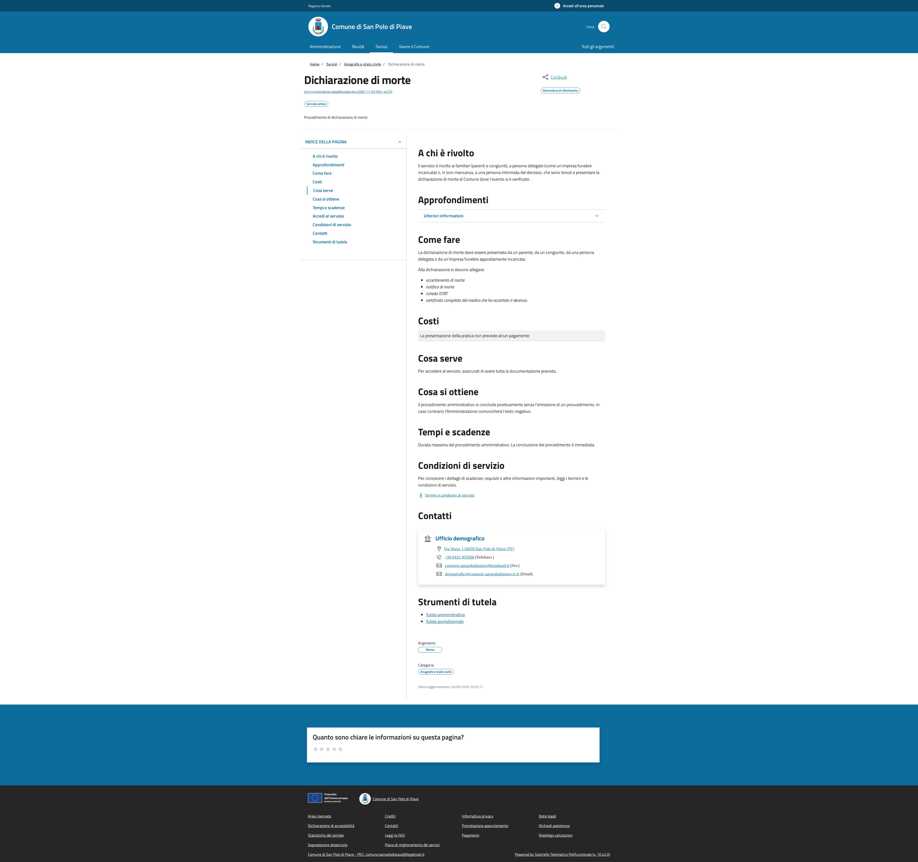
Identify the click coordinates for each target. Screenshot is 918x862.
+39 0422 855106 (459, 557)
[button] (579, 5)
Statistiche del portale (326, 835)
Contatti (391, 825)
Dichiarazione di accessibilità (331, 825)
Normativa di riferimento (560, 90)
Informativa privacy (477, 816)
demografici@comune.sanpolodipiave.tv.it (482, 573)
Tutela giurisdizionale (445, 621)
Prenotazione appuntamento (485, 825)
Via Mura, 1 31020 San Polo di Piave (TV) (479, 548)
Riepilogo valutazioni (556, 835)
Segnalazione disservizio (327, 845)
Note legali (547, 816)
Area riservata (319, 816)
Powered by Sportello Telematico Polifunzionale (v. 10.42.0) (562, 854)
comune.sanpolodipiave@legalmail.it (477, 565)
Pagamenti (470, 835)
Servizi (331, 64)
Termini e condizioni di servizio (449, 495)
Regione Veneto (319, 5)
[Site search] (604, 26)
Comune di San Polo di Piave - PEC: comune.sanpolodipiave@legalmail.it (366, 854)
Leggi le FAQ (395, 835)
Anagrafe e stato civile (362, 64)
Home (314, 64)
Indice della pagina (326, 142)
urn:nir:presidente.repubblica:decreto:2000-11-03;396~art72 (348, 91)
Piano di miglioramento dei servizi (412, 845)
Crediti (390, 816)
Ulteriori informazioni (443, 216)
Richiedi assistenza (554, 825)
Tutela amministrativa (445, 614)
